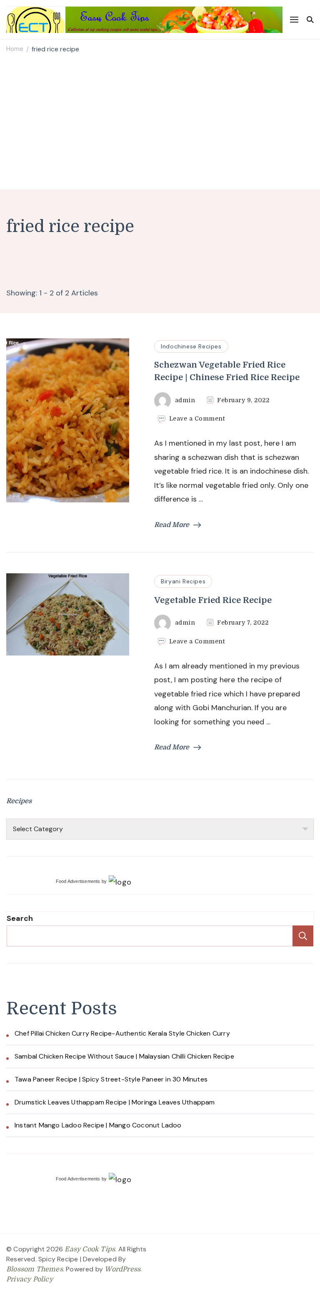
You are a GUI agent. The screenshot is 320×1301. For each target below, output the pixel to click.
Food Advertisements (78, 881)
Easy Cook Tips (90, 1249)
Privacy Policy (29, 1279)
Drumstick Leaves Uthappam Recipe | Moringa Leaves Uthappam (115, 1102)
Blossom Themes (34, 1269)
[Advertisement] (160, 122)
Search (20, 918)
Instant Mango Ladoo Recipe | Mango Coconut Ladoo (98, 1125)
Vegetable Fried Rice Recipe (213, 600)
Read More (171, 525)
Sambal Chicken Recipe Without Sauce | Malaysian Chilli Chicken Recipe (124, 1056)
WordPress (122, 1269)
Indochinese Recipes (191, 346)
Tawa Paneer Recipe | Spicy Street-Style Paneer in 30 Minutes (111, 1079)
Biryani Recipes (183, 581)
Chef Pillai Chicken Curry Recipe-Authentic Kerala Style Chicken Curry (122, 1033)
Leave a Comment (197, 419)
